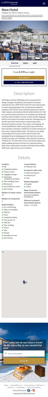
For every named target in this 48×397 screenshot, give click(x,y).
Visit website (24, 78)
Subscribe (24, 361)
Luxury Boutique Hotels (35, 16)
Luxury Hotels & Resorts (20, 16)
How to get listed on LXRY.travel (34, 385)
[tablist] (24, 63)
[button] (6, 47)
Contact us (10, 387)
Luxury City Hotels (7, 16)
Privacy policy (21, 387)
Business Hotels (6, 18)
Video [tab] (25, 63)
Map (35, 63)
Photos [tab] (14, 63)
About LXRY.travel (16, 385)
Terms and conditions (34, 387)
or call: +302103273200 (24, 82)
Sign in (6, 385)
